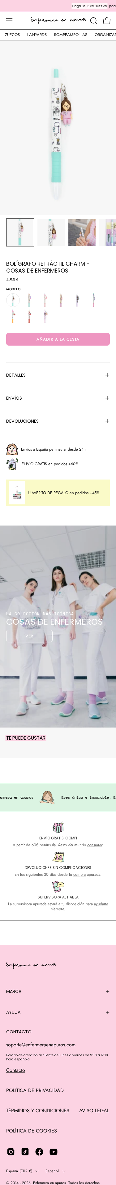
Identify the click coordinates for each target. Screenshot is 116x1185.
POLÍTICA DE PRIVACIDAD (35, 1090)
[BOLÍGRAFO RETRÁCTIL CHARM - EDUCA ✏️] (61, 300)
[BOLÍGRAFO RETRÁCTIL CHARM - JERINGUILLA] (77, 300)
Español (52, 1171)
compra (79, 874)
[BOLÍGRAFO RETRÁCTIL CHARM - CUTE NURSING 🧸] (45, 300)
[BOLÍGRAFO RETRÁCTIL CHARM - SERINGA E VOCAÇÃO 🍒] (13, 316)
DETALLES (16, 375)
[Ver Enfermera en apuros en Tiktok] (25, 1151)
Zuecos (12, 35)
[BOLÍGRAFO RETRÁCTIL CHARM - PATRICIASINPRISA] (93, 300)
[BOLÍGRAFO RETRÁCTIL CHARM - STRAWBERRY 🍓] (29, 316)
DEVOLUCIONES (22, 421)
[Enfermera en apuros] (58, 21)
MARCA (13, 991)
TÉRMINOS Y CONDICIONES (37, 1110)
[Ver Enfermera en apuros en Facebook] (39, 1151)
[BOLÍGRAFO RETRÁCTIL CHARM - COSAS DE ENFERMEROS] (20, 232)
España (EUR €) (19, 1171)
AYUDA (13, 1012)
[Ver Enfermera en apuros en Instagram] (10, 1151)
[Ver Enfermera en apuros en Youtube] (53, 1151)
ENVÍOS (14, 398)
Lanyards (37, 35)
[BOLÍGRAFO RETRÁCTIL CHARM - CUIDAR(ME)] (29, 300)
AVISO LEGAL (94, 1110)
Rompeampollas (70, 35)
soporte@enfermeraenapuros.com (40, 1044)
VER (29, 636)
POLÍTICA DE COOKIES (31, 1130)
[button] (93, 20)
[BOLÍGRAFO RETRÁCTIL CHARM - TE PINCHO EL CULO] (45, 316)
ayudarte (101, 904)
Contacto (15, 1070)
